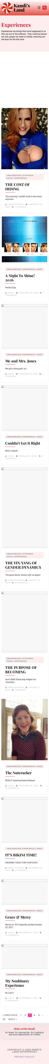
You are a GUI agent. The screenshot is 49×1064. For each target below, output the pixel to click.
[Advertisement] (24, 77)
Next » (12, 1019)
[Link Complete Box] (24, 160)
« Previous (10, 1015)
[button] (34, 7)
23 (4, 1019)
